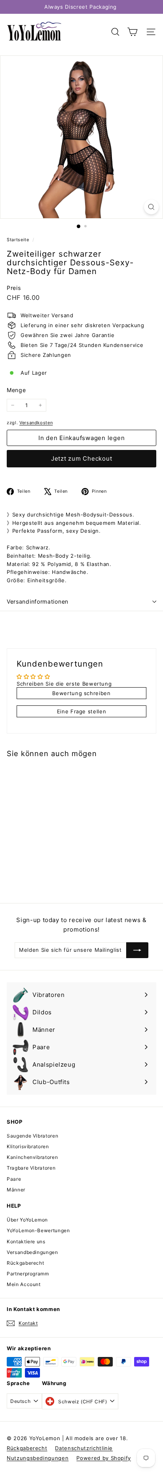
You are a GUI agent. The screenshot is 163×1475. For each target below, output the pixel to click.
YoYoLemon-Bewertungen (38, 1230)
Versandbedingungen (32, 1252)
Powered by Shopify (103, 1458)
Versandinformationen (37, 601)
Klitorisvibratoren (28, 1146)
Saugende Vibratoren (32, 1136)
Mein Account (24, 1284)
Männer (16, 1190)
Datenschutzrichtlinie (84, 1448)
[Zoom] (151, 207)
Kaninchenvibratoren (32, 1157)
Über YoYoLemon (27, 1220)
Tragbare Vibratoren (31, 1168)
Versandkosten (36, 422)
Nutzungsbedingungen (37, 1458)
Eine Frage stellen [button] (81, 711)
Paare (14, 1179)
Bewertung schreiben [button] (81, 693)
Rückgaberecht (25, 1263)
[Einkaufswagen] (132, 32)
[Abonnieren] (137, 950)
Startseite (18, 239)
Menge (16, 390)
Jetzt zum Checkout (81, 458)
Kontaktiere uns (26, 1241)
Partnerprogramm (28, 1274)
